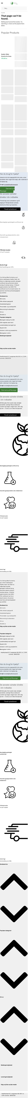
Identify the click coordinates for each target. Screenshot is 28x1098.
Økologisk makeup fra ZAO (7, 320)
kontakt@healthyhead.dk (11, 184)
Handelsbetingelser (5, 304)
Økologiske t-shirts (5, 333)
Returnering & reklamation (7, 309)
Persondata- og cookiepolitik (8, 306)
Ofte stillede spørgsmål (6, 301)
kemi (6, 237)
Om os (2, 312)
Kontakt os (3, 314)
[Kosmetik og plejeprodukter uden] (9, 774)
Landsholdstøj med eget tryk (8, 325)
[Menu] (3, 3)
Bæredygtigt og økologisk (6, 752)
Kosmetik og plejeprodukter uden (8, 778)
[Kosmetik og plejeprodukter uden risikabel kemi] (9, 486)
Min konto (3, 299)
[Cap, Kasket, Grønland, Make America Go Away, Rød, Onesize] (7, 44)
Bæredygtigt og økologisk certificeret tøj (11, 222)
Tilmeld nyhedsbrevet (10, 209)
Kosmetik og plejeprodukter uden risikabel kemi (11, 490)
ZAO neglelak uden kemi (6, 322)
